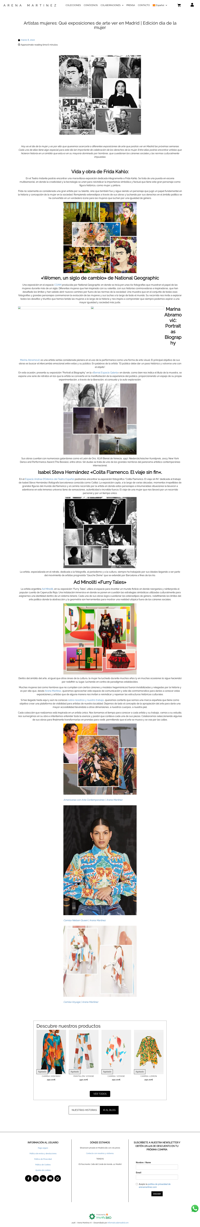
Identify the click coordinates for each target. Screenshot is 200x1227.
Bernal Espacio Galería (105, 372)
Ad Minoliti (47, 589)
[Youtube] (50, 1178)
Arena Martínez (53, 690)
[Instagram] (35, 1178)
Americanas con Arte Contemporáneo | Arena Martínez (93, 799)
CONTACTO (144, 5)
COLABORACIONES (110, 5)
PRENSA (130, 5)
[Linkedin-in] (43, 1178)
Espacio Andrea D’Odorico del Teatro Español (49, 479)
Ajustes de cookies (43, 1170)
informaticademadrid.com (118, 1223)
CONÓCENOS (91, 5)
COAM (57, 284)
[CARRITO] (179, 5)
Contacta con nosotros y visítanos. (100, 1153)
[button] (84, 1110)
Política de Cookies (43, 1165)
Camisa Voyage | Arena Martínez (80, 1002)
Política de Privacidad (43, 1159)
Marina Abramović (30, 360)
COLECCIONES (73, 5)
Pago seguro (43, 1148)
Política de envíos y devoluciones (43, 1154)
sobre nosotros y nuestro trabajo (86, 700)
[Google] (57, 1178)
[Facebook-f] (28, 1178)
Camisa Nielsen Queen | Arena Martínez (84, 920)
